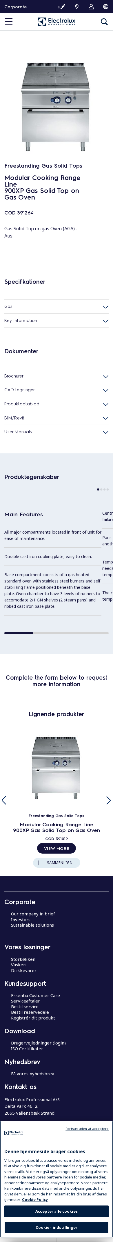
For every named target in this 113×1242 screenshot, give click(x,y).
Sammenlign (60, 862)
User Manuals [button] (18, 431)
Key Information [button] (20, 320)
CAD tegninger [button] (19, 389)
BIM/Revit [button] (14, 418)
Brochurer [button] (13, 376)
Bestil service (25, 1006)
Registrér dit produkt (33, 1018)
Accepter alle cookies (56, 1211)
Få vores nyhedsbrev (32, 1073)
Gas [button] (8, 306)
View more (56, 848)
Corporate (15, 6)
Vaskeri (18, 964)
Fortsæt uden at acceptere (87, 1128)
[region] (56, 1179)
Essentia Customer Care (35, 995)
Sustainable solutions (32, 925)
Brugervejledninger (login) (38, 1043)
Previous (4, 800)
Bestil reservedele (30, 1012)
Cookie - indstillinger (57, 1227)
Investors (20, 919)
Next (109, 800)
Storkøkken (23, 959)
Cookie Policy (35, 1199)
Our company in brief (33, 914)
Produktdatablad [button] (21, 404)
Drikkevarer (24, 970)
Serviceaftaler (25, 1001)
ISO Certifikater (27, 1048)
